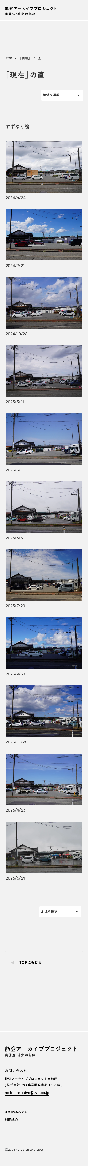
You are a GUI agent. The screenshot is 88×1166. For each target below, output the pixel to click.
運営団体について (16, 1112)
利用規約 (11, 1119)
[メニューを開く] (79, 10)
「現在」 (24, 58)
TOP (9, 58)
